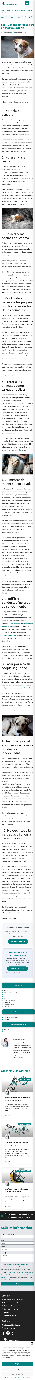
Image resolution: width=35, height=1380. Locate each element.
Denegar (17, 1369)
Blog (8, 10)
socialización (15, 623)
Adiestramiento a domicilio (14, 1300)
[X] (8, 1333)
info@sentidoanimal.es (12, 1325)
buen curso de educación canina (20, 688)
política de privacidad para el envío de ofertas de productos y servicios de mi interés (17, 1274)
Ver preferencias (17, 1374)
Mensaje (3, 1253)
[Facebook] (12, 1333)
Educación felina (10, 1315)
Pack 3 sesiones (9, 1306)
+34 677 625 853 (9, 1328)
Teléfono (3, 1246)
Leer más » (8, 1115)
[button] (32, 1343)
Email (2, 1240)
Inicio (3, 10)
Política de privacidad (19, 1378)
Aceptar (17, 1364)
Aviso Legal (29, 1378)
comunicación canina (9, 635)
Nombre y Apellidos (7, 1234)
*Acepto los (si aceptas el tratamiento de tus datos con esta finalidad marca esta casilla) (16, 1267)
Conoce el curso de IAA (17, 969)
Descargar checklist (18, 942)
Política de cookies (8, 1378)
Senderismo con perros (12, 1309)
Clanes (6, 1312)
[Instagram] (3, 1333)
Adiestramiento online (12, 1303)
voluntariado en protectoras (22, 10)
